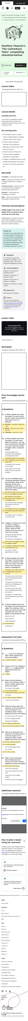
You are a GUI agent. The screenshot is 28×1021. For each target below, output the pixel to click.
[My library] (12, 8)
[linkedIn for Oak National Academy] (10, 991)
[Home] (2, 8)
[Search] (7, 8)
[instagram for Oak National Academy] (2, 991)
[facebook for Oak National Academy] (6, 991)
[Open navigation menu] (24, 8)
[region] (14, 99)
